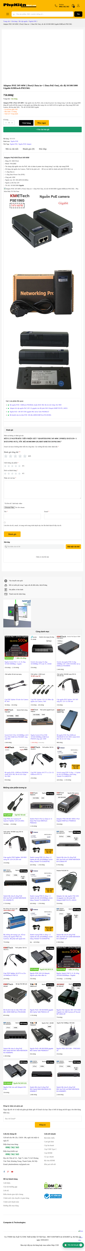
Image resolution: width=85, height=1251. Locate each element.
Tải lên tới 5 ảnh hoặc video (13, 503)
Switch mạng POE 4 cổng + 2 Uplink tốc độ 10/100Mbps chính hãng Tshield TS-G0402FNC (41, 937)
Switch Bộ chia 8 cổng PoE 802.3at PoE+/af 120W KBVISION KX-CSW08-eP (68, 937)
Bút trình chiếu (49, 1138)
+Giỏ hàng (26, 123)
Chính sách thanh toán (11, 1202)
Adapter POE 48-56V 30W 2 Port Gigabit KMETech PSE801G (68, 820)
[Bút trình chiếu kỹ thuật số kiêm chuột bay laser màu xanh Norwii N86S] (17, 613)
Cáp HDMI (48, 1153)
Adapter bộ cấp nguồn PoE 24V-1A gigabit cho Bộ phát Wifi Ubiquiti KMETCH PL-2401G (39, 408)
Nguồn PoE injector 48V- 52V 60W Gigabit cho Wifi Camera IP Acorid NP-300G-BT (69, 1012)
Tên (6, 511)
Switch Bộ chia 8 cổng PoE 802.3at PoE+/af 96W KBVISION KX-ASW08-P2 (14, 898)
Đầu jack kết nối (50, 1164)
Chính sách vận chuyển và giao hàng (16, 1198)
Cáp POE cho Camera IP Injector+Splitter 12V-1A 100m (13, 820)
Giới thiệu (6, 1183)
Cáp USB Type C (50, 1149)
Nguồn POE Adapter (24, 144)
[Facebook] (4, 1171)
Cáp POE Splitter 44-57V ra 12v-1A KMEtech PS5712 (14, 974)
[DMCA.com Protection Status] (53, 1185)
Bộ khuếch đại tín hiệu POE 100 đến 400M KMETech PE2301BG (30, 415)
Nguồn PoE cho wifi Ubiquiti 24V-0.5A (14, 1088)
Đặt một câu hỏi (73, 547)
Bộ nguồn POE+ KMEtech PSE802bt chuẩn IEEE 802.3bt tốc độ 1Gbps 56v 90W (36, 405)
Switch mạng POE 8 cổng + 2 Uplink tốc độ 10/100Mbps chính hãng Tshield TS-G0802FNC (41, 898)
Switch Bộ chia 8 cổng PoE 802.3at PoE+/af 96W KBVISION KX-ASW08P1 (68, 1089)
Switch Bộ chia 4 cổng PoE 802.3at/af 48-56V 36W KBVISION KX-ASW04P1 (15, 1050)
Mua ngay (41, 123)
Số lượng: (6, 119)
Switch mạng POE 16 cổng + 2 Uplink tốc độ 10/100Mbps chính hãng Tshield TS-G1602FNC (41, 859)
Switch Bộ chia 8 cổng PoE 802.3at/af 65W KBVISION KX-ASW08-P (40, 1089)
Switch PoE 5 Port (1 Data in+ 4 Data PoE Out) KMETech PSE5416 (41, 821)
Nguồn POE (14, 141)
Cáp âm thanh (49, 1145)
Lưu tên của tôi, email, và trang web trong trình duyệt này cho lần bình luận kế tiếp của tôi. (33, 525)
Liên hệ (6, 1190)
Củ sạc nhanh (49, 1157)
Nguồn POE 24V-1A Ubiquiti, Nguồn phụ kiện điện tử (40, 974)
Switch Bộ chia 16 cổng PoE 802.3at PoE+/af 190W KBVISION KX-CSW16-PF (68, 859)
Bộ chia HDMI (49, 1160)
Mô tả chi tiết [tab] (12, 149)
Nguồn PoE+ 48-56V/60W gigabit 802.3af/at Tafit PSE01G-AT (41, 1011)
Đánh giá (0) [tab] (29, 149)
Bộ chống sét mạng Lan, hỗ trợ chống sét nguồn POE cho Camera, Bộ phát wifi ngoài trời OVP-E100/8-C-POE (14, 937)
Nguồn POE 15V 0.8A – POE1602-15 (69, 1049)
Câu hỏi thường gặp (10, 1187)
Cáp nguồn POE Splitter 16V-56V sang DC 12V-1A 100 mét (15, 858)
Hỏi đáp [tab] (43, 149)
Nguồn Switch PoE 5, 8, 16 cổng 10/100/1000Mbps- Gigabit (68, 974)
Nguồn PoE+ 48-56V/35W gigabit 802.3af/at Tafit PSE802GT (29, 412)
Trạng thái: (6, 99)
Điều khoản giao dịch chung (13, 1194)
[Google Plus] (8, 1171)
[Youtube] (12, 1171)
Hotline (61, 4)
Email (46, 511)
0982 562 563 (12, 1147)
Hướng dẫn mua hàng (11, 1206)
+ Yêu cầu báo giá (42, 129)
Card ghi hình (49, 1142)
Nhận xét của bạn (10, 478)
